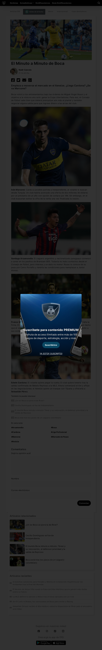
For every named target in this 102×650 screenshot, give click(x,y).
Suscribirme (51, 345)
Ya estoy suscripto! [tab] (51, 353)
